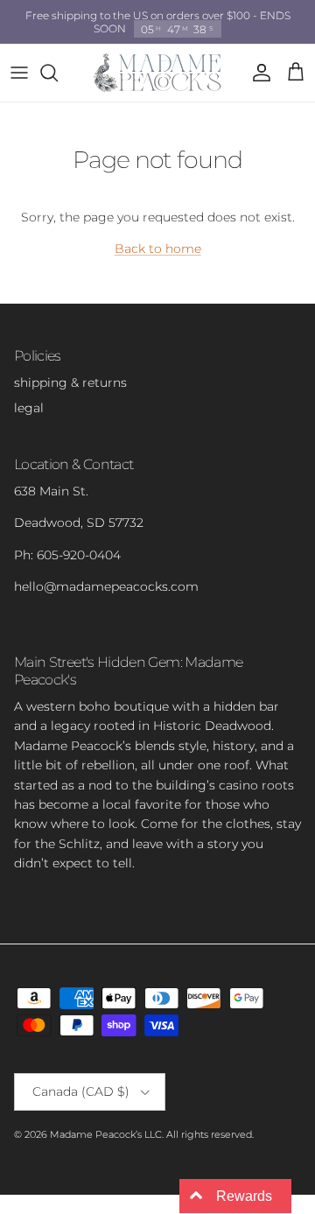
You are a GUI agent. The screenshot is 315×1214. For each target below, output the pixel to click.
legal (29, 408)
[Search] (57, 72)
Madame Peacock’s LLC (106, 1134)
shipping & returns (70, 382)
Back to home (158, 248)
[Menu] (19, 72)
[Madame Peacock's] (157, 73)
